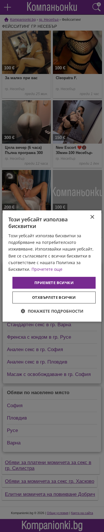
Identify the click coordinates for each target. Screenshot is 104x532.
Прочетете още (46, 269)
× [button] (92, 217)
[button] (52, 311)
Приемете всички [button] (54, 282)
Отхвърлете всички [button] (54, 297)
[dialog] (52, 266)
